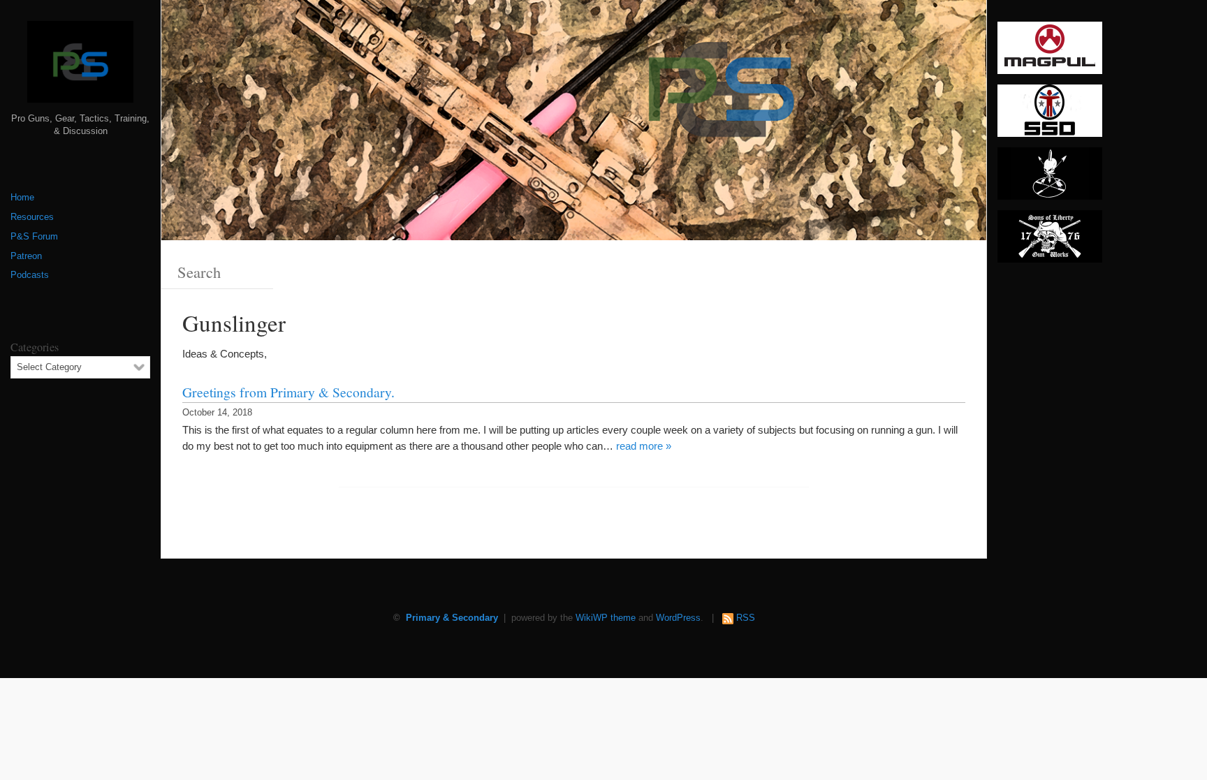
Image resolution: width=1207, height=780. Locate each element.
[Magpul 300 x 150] (1049, 52)
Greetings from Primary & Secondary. (288, 392)
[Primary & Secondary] (80, 67)
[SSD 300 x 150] (1049, 115)
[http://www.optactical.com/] (1049, 178)
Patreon (26, 256)
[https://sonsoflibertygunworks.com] (1049, 241)
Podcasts (29, 275)
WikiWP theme (606, 618)
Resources (32, 217)
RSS (745, 618)
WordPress (678, 618)
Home (22, 198)
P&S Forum (34, 237)
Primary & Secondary (452, 618)
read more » (643, 446)
